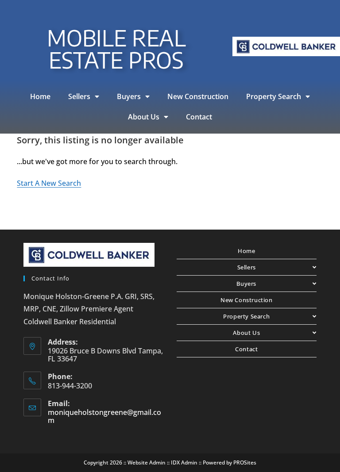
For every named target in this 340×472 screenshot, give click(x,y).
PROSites (244, 462)
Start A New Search (49, 183)
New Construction (197, 96)
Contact (199, 117)
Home (40, 96)
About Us (143, 117)
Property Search (273, 96)
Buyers (129, 96)
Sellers (79, 96)
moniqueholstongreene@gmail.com (104, 416)
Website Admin (147, 462)
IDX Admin (184, 462)
